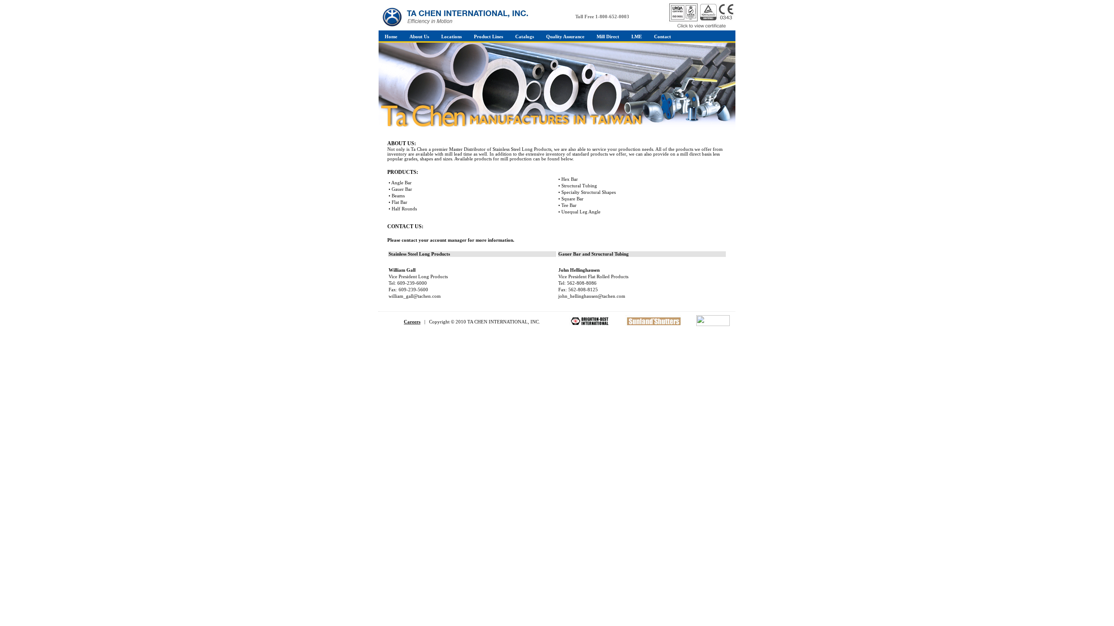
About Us (419, 36)
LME (636, 36)
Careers (412, 322)
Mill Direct (608, 36)
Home (391, 36)
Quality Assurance (565, 36)
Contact (662, 36)
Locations (451, 36)
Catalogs (524, 36)
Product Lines (488, 36)
